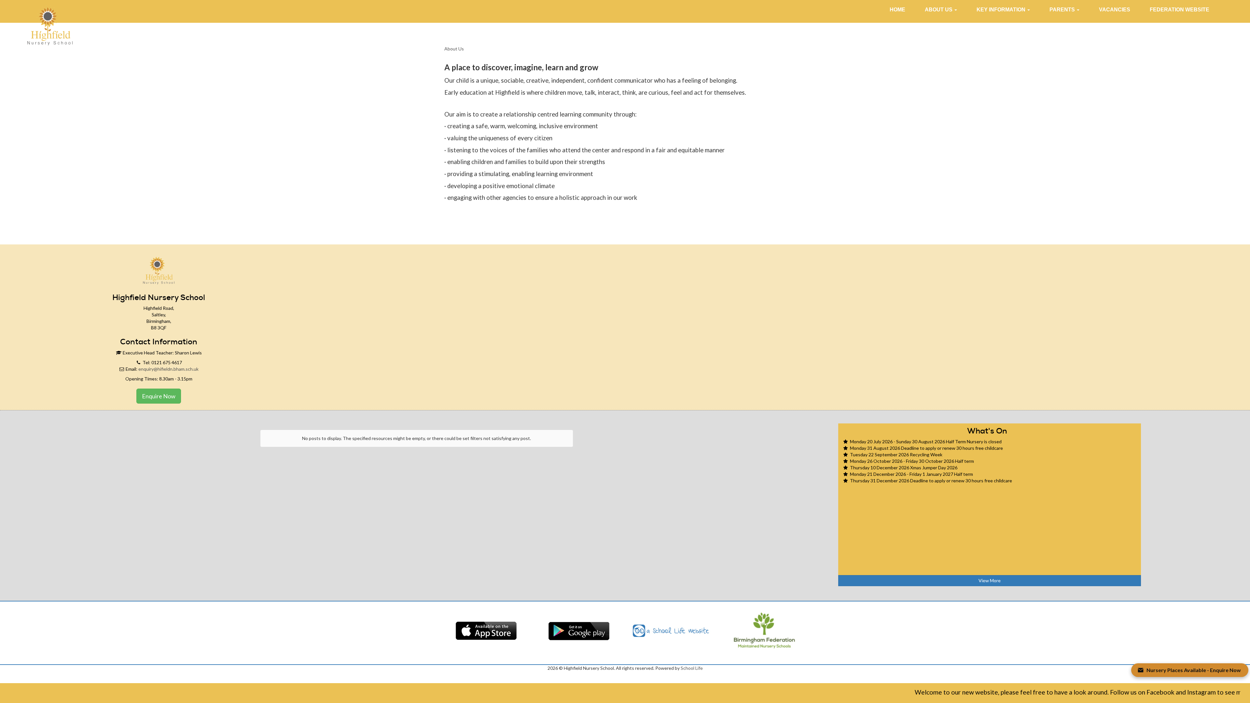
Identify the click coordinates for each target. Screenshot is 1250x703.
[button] (941, 9)
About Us (454, 48)
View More (990, 580)
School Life (692, 668)
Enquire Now (158, 396)
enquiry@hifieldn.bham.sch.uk (168, 369)
